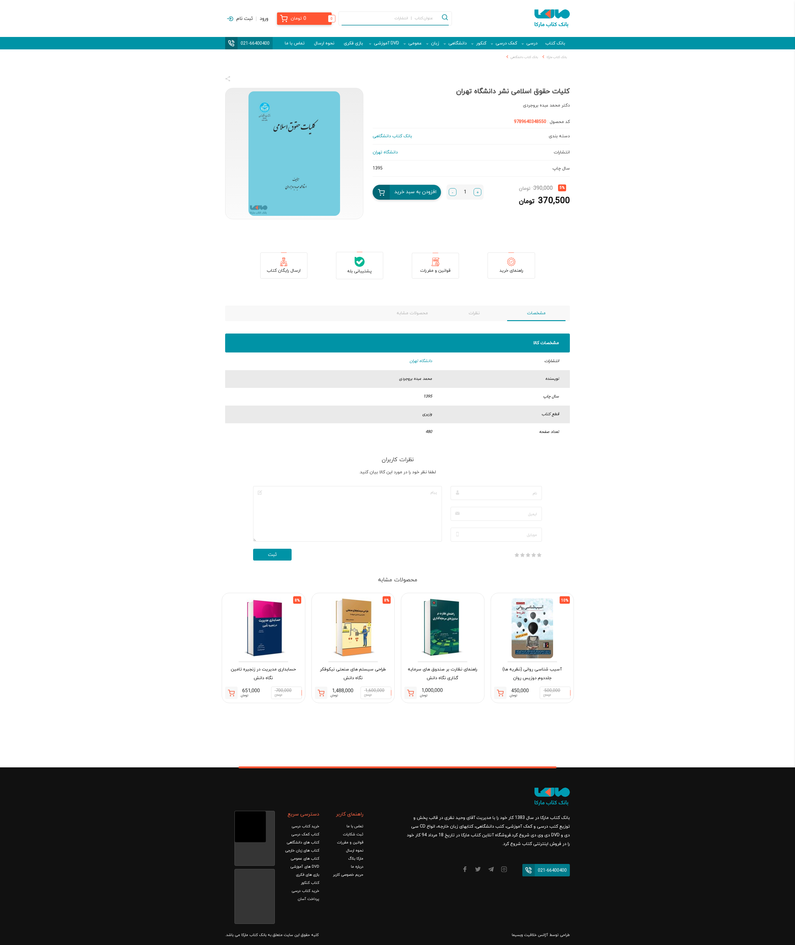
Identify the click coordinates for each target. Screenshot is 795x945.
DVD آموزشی (386, 43)
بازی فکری (353, 43)
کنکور (481, 43)
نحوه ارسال (324, 43)
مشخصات (536, 313)
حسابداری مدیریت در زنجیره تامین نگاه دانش (263, 673)
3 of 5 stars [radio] (527, 555)
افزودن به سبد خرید (415, 192)
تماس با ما (295, 43)
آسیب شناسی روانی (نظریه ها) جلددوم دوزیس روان (532, 673)
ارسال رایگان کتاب (284, 271)
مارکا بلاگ (355, 858)
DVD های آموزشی (304, 866)
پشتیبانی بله (359, 271)
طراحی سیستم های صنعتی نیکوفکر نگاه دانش (353, 673)
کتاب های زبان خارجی (302, 850)
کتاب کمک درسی (305, 834)
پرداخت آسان (308, 899)
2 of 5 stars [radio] (533, 555)
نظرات (474, 313)
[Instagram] (504, 870)
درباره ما (357, 866)
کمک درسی (506, 43)
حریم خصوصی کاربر (348, 874)
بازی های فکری (307, 874)
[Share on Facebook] (239, 79)
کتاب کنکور (310, 882)
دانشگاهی (457, 43)
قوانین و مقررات (435, 271)
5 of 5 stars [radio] (516, 555)
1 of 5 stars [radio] (539, 555)
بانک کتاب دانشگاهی (524, 57)
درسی (532, 43)
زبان (435, 43)
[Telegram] (491, 870)
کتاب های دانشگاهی (303, 842)
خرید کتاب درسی (305, 826)
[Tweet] (261, 79)
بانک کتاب (555, 43)
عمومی (415, 43)
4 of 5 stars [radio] (522, 555)
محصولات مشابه (412, 313)
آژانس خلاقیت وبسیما (530, 935)
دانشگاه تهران (421, 361)
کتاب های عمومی (305, 858)
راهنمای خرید (511, 271)
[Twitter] (478, 870)
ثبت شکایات (353, 834)
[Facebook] (465, 870)
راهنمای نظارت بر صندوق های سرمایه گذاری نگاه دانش (442, 673)
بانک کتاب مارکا (557, 57)
